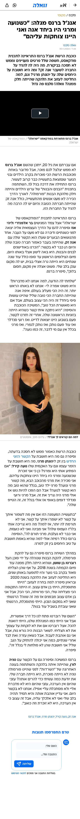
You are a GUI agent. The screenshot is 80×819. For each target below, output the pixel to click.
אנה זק (72, 717)
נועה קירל (61, 717)
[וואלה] (40, 5)
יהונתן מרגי (48, 717)
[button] (63, 5)
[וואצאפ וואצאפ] (15, 5)
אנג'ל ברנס (34, 717)
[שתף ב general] (7, 5)
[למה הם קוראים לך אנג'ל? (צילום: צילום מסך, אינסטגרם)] (40, 392)
